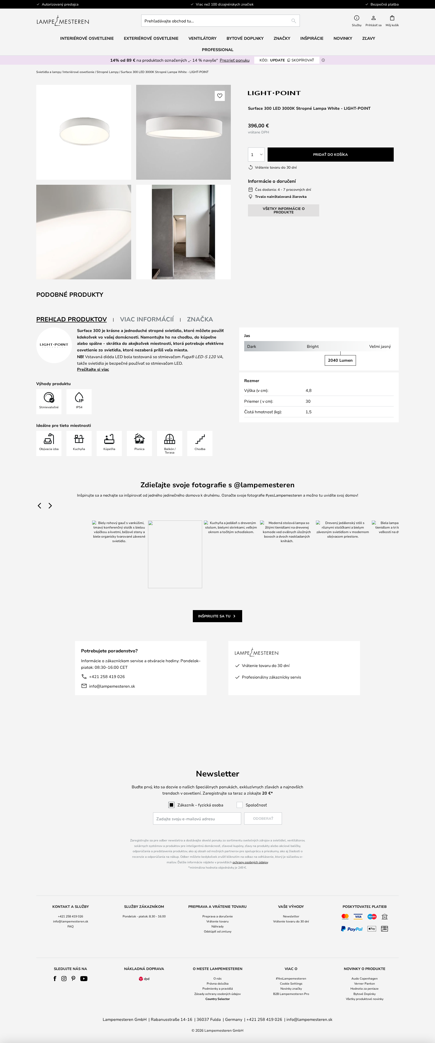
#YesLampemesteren (291, 978)
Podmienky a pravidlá (217, 988)
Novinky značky (291, 988)
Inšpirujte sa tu (214, 616)
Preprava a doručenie (217, 916)
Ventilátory (202, 38)
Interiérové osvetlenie (78, 72)
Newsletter (291, 916)
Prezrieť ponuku (234, 60)
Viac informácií (147, 319)
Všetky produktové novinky (364, 999)
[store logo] (62, 21)
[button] (83, 232)
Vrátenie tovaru (217, 921)
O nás (217, 978)
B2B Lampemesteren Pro (291, 994)
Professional (217, 49)
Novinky (343, 38)
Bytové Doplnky (364, 994)
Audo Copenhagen (364, 978)
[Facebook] (55, 978)
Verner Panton (364, 983)
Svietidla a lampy (48, 72)
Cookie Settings (291, 983)
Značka (200, 319)
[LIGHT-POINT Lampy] (274, 93)
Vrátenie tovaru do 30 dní (291, 921)
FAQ (70, 926)
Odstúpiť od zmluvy (217, 931)
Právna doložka (218, 983)
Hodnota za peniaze (364, 988)
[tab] (75, 319)
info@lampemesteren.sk (112, 686)
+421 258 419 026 (107, 676)
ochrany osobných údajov (250, 862)
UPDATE (287, 60)
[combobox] (220, 20)
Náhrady (217, 926)
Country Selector (217, 999)
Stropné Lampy (108, 72)
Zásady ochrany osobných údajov (217, 994)
